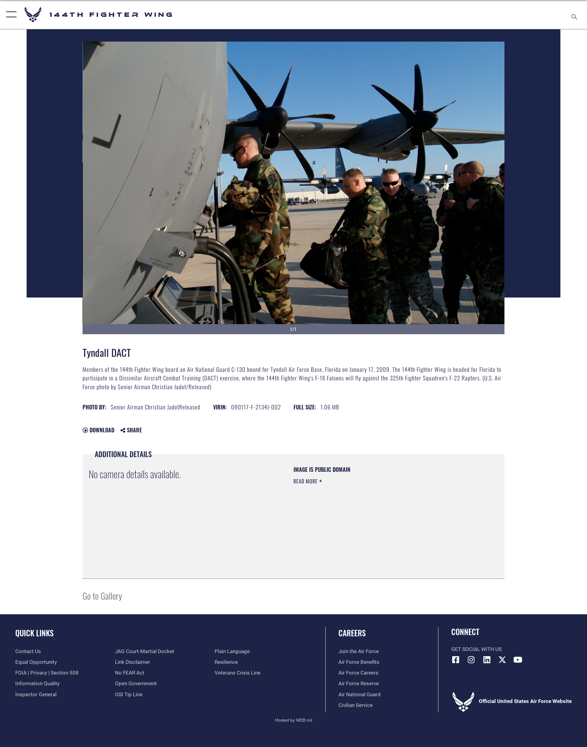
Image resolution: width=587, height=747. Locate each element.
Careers (352, 632)
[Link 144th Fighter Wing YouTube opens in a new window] (517, 659)
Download (101, 430)
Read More (306, 481)
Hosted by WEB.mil (293, 720)
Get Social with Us (476, 649)
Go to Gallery (102, 595)
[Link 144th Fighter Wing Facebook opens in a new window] (455, 659)
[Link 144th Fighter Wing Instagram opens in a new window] (471, 659)
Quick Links (34, 632)
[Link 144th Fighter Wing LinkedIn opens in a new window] (486, 659)
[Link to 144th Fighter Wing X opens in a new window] (502, 659)
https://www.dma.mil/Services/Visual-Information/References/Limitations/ (365, 520)
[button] (10, 14)
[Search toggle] (575, 14)
